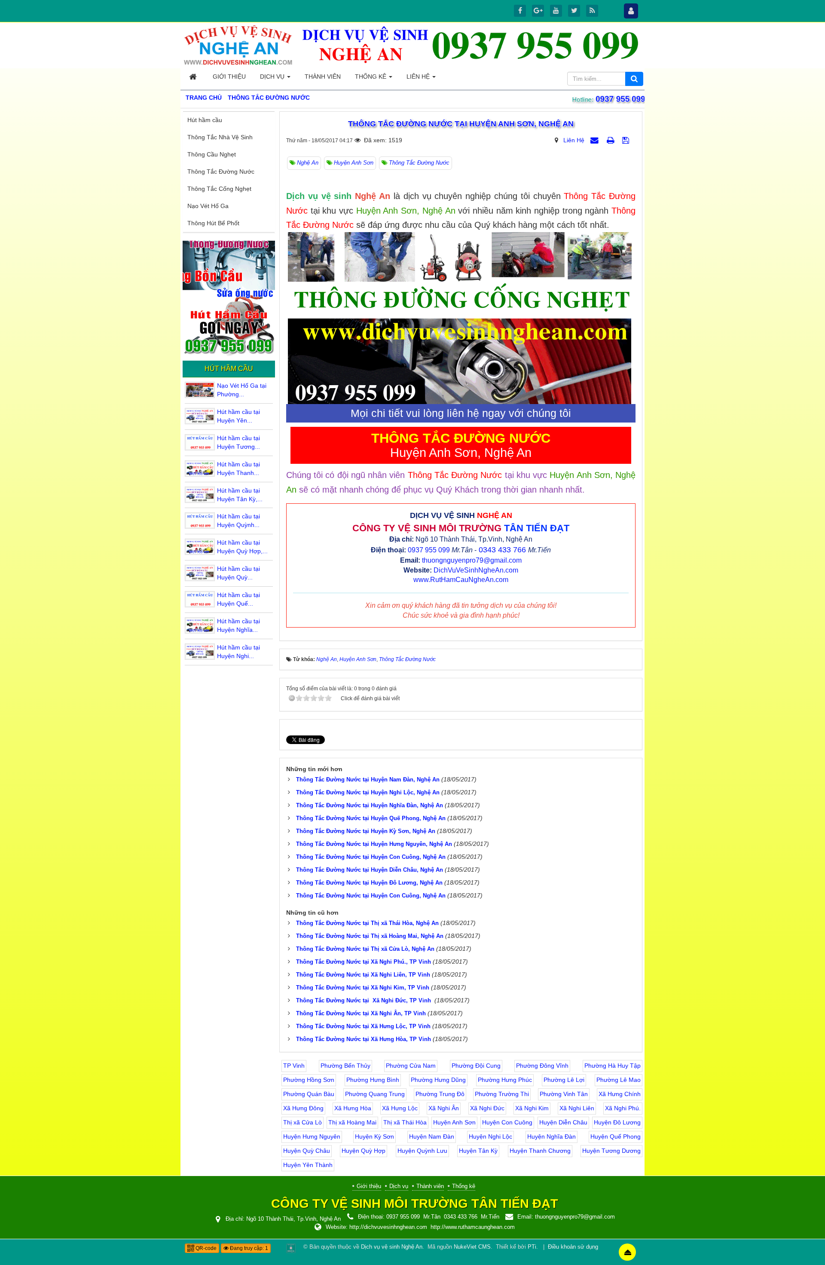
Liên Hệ (573, 140)
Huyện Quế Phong (615, 1136)
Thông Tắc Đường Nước (220, 171)
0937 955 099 (621, 99)
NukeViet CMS (472, 1247)
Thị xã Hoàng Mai (352, 1122)
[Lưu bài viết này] (626, 140)
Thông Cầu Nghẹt (211, 154)
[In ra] (611, 140)
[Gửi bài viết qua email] (595, 140)
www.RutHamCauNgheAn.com (460, 579)
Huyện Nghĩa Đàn (551, 1136)
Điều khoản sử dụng (573, 1247)
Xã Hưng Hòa (352, 1108)
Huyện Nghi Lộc (490, 1136)
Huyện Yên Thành (308, 1164)
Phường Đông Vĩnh (542, 1065)
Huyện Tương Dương (611, 1150)
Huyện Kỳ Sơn (374, 1136)
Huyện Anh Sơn (454, 1122)
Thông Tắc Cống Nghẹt (219, 188)
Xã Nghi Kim (532, 1108)
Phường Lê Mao (618, 1079)
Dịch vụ (398, 1186)
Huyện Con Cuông (507, 1122)
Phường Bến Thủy (345, 1065)
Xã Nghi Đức (487, 1108)
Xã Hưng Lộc (400, 1108)
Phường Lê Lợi (564, 1079)
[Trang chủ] (193, 76)
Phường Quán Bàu (308, 1093)
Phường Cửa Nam (411, 1065)
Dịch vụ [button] (273, 76)
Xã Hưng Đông (303, 1108)
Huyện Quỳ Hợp (363, 1150)
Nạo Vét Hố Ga (208, 205)
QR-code (205, 1248)
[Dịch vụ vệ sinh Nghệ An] (238, 44)
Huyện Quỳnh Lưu (422, 1150)
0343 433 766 (502, 549)
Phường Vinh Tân (564, 1093)
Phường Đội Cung (476, 1065)
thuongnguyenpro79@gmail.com (472, 560)
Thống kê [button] (371, 76)
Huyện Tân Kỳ (478, 1150)
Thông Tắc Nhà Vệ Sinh (220, 137)
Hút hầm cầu (204, 119)
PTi (532, 1247)
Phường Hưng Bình (372, 1079)
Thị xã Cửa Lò (302, 1122)
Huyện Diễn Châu (563, 1122)
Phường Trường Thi (502, 1093)
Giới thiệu (369, 1186)
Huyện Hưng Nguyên (311, 1136)
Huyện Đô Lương (617, 1122)
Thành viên (430, 1186)
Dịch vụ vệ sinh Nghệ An (391, 1247)
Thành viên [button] (323, 76)
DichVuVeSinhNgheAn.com (476, 570)
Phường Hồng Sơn (308, 1079)
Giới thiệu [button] (229, 76)
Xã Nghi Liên (576, 1108)
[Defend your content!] (291, 1248)
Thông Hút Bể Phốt (213, 223)
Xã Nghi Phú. (623, 1108)
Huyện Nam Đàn (431, 1136)
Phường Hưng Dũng (438, 1079)
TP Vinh (294, 1065)
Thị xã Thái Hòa (405, 1122)
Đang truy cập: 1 (248, 1248)
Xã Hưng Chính (620, 1093)
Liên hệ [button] (418, 76)
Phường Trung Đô (440, 1093)
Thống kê (463, 1186)
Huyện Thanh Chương (540, 1150)
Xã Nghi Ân (443, 1108)
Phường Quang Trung (375, 1093)
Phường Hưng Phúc (505, 1079)
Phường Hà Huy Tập (612, 1065)
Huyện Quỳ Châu (306, 1150)
